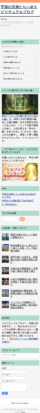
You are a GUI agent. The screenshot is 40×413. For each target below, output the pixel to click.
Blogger (25, 403)
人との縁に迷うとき (10, 57)
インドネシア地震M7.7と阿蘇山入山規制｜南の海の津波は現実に (24, 305)
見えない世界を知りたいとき (13, 73)
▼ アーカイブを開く (9, 355)
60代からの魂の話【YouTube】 (18, 200)
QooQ (23, 412)
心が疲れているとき (10, 51)
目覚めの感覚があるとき (12, 62)
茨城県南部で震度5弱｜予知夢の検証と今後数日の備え (24, 293)
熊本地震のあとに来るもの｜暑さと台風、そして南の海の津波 (24, 248)
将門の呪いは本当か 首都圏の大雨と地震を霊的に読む (24, 260)
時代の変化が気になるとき (13, 79)
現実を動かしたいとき (11, 68)
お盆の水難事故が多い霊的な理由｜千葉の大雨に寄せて (24, 282)
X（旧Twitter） (10, 204)
